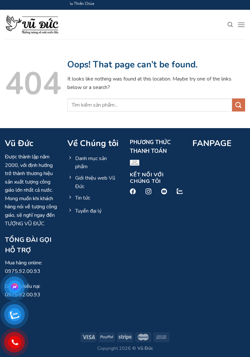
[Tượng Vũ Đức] (32, 25)
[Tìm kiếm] (230, 24)
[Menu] (241, 25)
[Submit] (238, 104)
